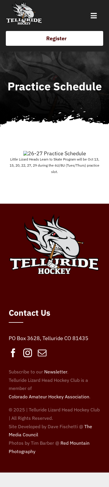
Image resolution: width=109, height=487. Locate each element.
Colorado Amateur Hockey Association (49, 397)
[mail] (42, 353)
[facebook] (13, 353)
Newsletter (55, 372)
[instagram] (27, 353)
